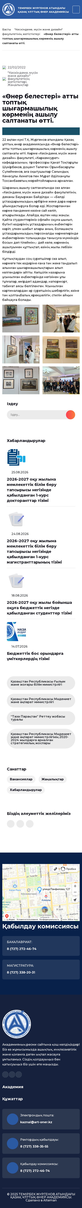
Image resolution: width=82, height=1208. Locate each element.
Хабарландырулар (26, 790)
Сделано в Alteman (41, 1200)
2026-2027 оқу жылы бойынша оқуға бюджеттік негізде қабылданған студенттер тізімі (39, 607)
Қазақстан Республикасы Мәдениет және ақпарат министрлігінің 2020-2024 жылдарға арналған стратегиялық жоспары (41, 738)
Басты (6, 29)
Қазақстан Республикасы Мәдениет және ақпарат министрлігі (41, 700)
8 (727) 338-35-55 (34, 1146)
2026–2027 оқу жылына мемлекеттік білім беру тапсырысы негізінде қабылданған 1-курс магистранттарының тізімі (34, 551)
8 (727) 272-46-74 (21, 949)
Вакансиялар (21, 779)
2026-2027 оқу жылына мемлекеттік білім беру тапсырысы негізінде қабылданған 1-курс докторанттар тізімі (31, 490)
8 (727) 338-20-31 (21, 972)
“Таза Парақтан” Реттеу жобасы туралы (38, 718)
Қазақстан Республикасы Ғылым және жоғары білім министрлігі (38, 683)
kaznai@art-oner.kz (36, 1122)
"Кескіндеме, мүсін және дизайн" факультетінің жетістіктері (23, 77)
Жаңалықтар (18, 85)
